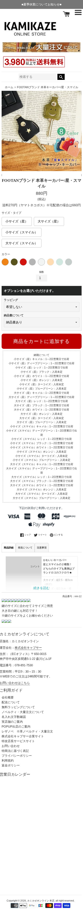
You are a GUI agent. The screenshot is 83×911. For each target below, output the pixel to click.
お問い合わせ (11, 746)
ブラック (32, 262)
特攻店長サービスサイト (18, 741)
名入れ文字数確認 (14, 716)
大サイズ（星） (49, 220)
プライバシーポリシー (17, 755)
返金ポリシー (11, 765)
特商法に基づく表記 (15, 750)
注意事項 (42, 547)
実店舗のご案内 (12, 721)
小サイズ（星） (16, 220)
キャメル (5, 262)
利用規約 (8, 760)
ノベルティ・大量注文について (23, 712)
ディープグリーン (14, 262)
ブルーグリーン (68, 262)
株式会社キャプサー (28, 647)
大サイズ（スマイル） (21, 242)
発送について (25, 547)
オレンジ (50, 262)
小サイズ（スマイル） (21, 231)
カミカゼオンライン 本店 (40, 900)
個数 (41, 272)
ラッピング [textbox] (11, 300)
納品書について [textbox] (14, 315)
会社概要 (8, 697)
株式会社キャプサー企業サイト (23, 736)
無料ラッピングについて (18, 707)
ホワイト (41, 262)
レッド (23, 262)
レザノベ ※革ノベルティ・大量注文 (27, 731)
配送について (11, 702)
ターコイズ (59, 262)
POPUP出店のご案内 (16, 726)
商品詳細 (8, 547)
